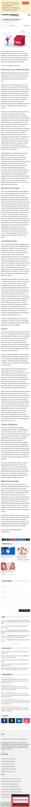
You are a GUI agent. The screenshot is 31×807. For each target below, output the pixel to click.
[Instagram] (26, 720)
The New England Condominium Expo (10, 786)
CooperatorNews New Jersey (8, 761)
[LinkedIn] (19, 720)
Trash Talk (11, 678)
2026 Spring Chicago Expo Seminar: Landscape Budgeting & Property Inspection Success (15, 656)
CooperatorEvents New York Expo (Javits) (10, 781)
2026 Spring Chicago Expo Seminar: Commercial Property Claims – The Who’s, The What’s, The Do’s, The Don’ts (15, 668)
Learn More (14, 10)
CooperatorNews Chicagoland (8, 758)
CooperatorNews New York (7, 764)
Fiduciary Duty (13, 692)
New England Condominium (8, 771)
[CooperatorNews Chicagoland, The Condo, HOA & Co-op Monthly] (10, 15)
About (3, 734)
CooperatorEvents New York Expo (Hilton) (11, 778)
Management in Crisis (15, 699)
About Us (3, 805)
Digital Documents (9, 685)
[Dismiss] (28, 795)
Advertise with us (8, 805)
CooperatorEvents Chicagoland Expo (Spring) (12, 791)
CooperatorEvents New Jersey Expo (9, 784)
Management (27, 25)
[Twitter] (12, 720)
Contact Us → (4, 752)
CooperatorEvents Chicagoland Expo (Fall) (11, 789)
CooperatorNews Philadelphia (8, 766)
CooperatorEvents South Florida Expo (10, 794)
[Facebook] (4, 720)
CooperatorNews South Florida (8, 769)
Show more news (15, 643)
